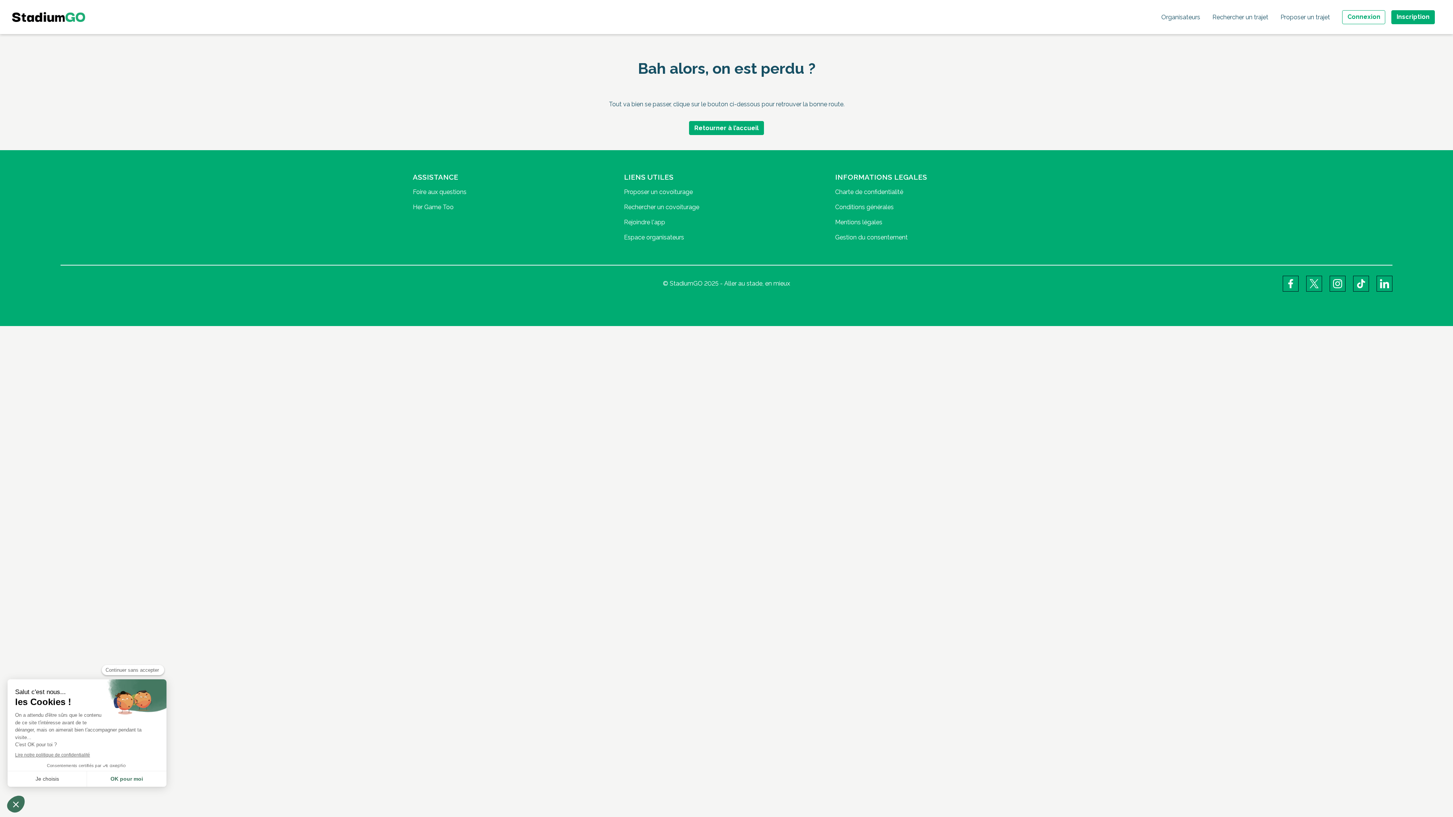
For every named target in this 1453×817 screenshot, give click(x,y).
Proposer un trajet (1305, 17)
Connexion (1363, 16)
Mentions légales (858, 222)
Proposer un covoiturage (658, 192)
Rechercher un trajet (1240, 17)
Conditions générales (864, 207)
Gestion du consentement (871, 237)
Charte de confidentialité (869, 192)
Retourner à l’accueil (726, 128)
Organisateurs (1180, 17)
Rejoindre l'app (644, 222)
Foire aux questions (440, 192)
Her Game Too (433, 207)
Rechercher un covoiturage (661, 207)
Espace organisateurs (654, 237)
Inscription (1413, 16)
